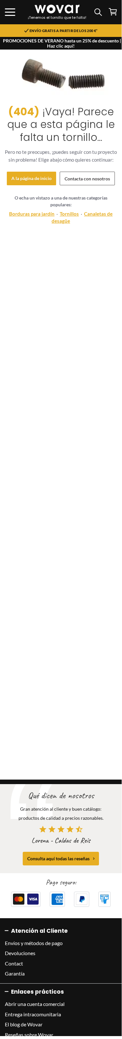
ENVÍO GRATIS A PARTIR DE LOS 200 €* (63, 31)
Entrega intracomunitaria (33, 1014)
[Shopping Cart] (113, 12)
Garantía (15, 973)
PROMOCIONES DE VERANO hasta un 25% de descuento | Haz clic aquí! (62, 43)
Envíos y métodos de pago (34, 943)
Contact (14, 963)
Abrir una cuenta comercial (35, 1004)
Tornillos (69, 214)
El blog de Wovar (24, 1024)
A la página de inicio (31, 178)
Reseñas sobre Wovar (29, 1035)
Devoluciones (20, 953)
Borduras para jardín (32, 214)
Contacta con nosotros (87, 178)
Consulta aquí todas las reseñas (58, 858)
